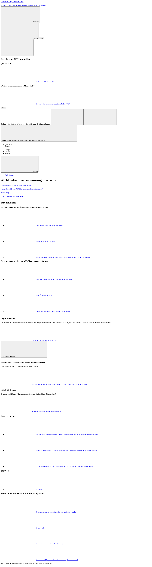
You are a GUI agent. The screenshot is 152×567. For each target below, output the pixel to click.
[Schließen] (17, 47)
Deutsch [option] (7, 148)
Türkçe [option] (7, 153)
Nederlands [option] (8, 144)
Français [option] (7, 150)
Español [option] (7, 151)
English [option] (7, 146)
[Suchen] (67, 117)
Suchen (3, 124)
